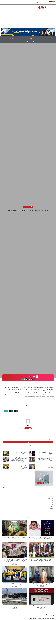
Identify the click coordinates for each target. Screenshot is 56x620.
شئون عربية (25, 206)
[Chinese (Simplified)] (52, 1)
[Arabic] (54, 1)
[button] (34, 379)
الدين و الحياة (21, 14)
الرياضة (24, 17)
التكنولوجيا (19, 10)
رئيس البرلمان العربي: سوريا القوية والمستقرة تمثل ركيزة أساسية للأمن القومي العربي (44, 465)
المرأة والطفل (21, 21)
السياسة (18, 17)
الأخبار (25, 7)
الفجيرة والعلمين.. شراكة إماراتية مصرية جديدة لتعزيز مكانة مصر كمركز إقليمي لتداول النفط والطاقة (15, 606)
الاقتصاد (20, 7)
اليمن (25, 405)
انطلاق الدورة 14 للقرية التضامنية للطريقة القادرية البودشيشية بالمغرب (19, 451)
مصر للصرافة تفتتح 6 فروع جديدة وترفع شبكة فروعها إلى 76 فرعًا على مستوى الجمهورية (41, 606)
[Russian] (48, 1)
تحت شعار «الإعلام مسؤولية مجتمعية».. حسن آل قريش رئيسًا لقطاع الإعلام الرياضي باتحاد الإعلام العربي (45, 452)
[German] (50, 1)
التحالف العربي (28, 405)
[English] (51, 1)
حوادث (23, 24)
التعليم (24, 10)
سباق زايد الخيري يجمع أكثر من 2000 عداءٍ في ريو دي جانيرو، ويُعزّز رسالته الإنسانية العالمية (19, 466)
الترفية (19, 24)
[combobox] (28, 2)
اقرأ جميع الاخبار (28, 428)
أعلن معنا (39, 483)
